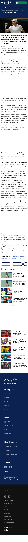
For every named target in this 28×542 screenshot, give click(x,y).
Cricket (7, 401)
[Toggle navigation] (2, 3)
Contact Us (8, 450)
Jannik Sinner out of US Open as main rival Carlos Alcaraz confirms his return (20, 300)
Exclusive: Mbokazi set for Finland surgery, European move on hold (19, 333)
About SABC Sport (11, 446)
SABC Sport (8, 14)
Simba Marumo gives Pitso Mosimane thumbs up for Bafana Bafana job (19, 365)
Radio (6, 430)
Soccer (6, 398)
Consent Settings (10, 454)
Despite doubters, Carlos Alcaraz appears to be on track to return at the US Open (20, 275)
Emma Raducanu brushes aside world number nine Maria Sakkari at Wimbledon (13, 258)
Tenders (7, 510)
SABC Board (8, 519)
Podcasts (7, 434)
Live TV (7, 422)
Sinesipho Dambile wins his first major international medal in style (19, 357)
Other (6, 409)
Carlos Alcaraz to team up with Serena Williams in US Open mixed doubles (19, 291)
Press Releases (9, 522)
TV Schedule (9, 426)
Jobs (5, 507)
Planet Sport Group (11, 479)
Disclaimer (7, 516)
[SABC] (8, 489)
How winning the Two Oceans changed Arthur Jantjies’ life (19, 341)
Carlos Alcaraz (17, 264)
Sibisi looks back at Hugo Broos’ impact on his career (19, 349)
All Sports (7, 394)
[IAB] (6, 530)
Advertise (7, 513)
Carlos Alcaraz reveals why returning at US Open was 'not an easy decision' (19, 283)
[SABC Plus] (7, 471)
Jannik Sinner (6, 264)
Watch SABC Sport (22, 2)
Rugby (6, 405)
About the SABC (9, 500)
